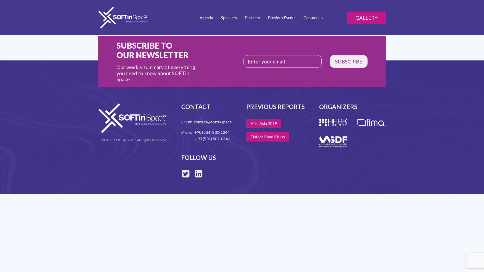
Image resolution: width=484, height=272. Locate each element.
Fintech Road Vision (268, 136)
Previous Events (281, 17)
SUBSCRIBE (348, 61)
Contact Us (313, 17)
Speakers (229, 17)
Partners (252, 17)
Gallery (366, 18)
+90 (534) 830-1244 (212, 132)
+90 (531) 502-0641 (212, 138)
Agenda (206, 17)
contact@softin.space (213, 121)
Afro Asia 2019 (264, 123)
